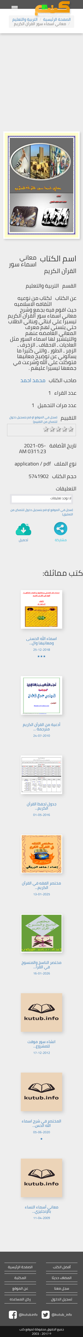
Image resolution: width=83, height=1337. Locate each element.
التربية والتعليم (25, 19)
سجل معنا (61, 1288)
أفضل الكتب (62, 1267)
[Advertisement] (41, 77)
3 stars (58, 429)
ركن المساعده (20, 1299)
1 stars (46, 429)
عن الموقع (20, 1288)
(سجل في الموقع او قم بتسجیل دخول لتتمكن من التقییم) (33, 419)
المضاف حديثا (61, 1277)
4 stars (64, 429)
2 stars (52, 429)
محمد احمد (32, 380)
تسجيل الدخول (61, 1299)
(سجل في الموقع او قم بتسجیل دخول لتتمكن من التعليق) (41, 512)
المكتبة (20, 1277)
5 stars (71, 429)
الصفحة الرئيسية (57, 19)
